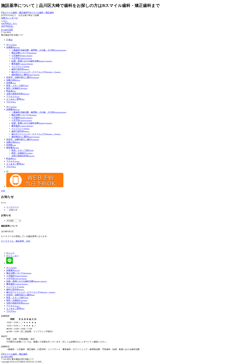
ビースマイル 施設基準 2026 (15, 241)
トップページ (12, 207)
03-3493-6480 (7, 357)
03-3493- (7, 30)
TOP (3, 191)
